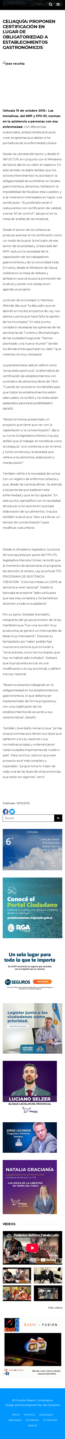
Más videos (55, 1307)
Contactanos (45, 1400)
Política (29, 1414)
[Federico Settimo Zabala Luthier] (17, 1275)
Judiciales (46, 1414)
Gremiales (14, 1420)
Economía (50, 1420)
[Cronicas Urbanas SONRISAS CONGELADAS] (17, 1293)
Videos (32, 1425)
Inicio (16, 1414)
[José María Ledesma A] (48, 1293)
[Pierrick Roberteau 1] (48, 1275)
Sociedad (32, 1420)
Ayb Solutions (51, 1405)
